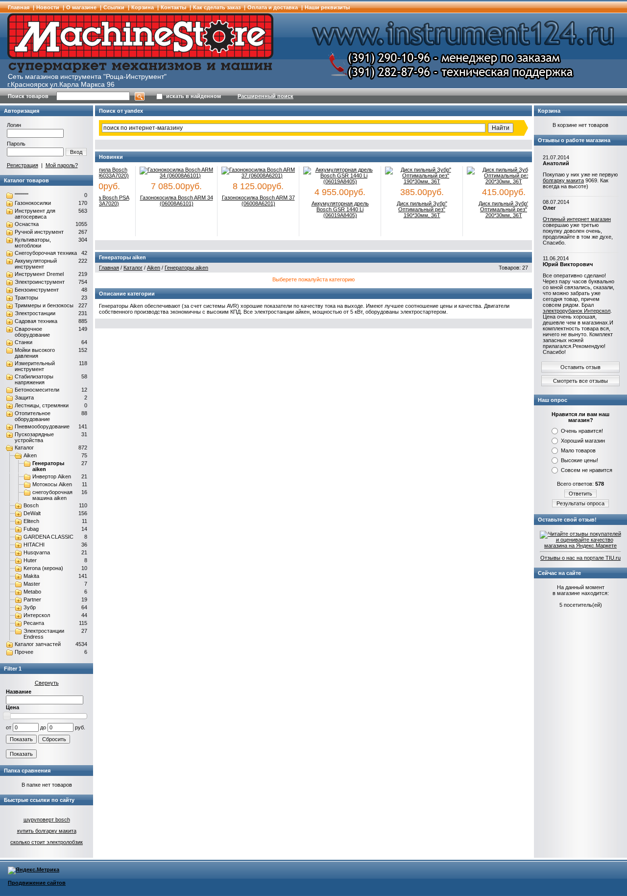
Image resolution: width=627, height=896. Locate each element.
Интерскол (37, 615)
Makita (31, 576)
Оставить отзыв (580, 367)
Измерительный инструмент (35, 366)
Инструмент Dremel (39, 274)
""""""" (21, 195)
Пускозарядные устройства (34, 437)
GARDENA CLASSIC (48, 537)
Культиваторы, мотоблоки (33, 243)
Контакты (173, 7)
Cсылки (113, 7)
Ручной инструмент (39, 232)
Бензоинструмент (37, 290)
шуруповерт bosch (47, 819)
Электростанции (35, 313)
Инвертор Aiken (51, 476)
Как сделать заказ (217, 7)
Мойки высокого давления (35, 353)
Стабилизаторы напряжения (34, 379)
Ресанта (34, 623)
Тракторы (26, 297)
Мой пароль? (62, 165)
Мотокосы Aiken (52, 484)
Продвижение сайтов (37, 883)
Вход (76, 152)
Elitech (31, 521)
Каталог (24, 447)
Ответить (580, 494)
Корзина (142, 7)
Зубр (30, 607)
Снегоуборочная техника (46, 253)
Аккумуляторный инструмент (36, 264)
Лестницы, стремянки (42, 405)
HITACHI (34, 545)
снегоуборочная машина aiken (52, 495)
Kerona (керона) (43, 568)
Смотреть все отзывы (580, 381)
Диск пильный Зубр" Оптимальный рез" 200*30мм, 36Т (497, 209)
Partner (32, 599)
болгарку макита (563, 180)
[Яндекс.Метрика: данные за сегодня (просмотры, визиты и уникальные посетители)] (33, 870)
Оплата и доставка (272, 7)
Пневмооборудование (42, 426)
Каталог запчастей (38, 644)
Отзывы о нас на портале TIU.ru (580, 558)
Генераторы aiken (186, 268)
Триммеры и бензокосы (44, 305)
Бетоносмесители (37, 390)
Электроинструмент (40, 282)
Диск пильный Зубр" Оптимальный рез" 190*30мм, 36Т (415, 209)
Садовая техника (36, 321)
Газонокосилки (33, 203)
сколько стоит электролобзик (46, 842)
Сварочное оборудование (32, 332)
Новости (47, 7)
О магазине (81, 7)
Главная (18, 7)
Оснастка (27, 224)
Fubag (31, 529)
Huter (30, 560)
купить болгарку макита (46, 831)
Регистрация (22, 165)
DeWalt (32, 513)
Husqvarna (37, 552)
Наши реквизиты (327, 7)
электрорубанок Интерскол (576, 311)
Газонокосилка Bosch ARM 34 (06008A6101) (169, 200)
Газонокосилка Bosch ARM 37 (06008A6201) (251, 200)
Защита (24, 397)
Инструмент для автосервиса (35, 214)
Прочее (24, 652)
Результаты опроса (580, 503)
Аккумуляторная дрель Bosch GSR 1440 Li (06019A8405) (333, 209)
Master (32, 584)
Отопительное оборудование (32, 416)
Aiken (30, 455)
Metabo (32, 592)
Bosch (31, 505)
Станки (23, 342)
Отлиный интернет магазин (577, 219)
